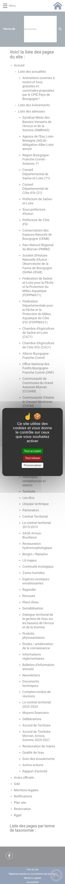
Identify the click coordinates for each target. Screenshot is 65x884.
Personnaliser (33, 465)
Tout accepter (32, 451)
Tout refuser (32, 458)
